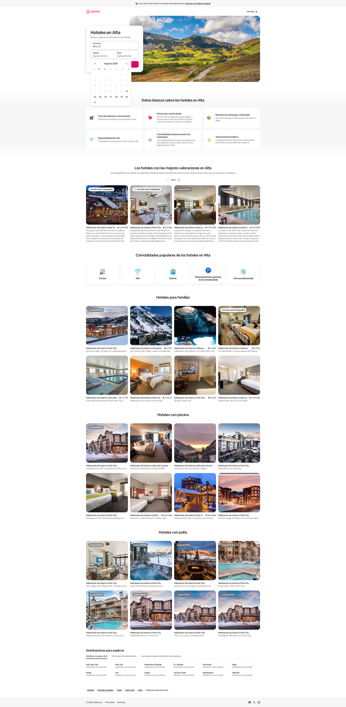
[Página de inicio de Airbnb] (93, 11)
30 (127, 97)
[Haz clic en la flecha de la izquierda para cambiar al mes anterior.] (95, 63)
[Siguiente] (179, 180)
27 (111, 97)
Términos (121, 702)
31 (95, 102)
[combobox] (114, 46)
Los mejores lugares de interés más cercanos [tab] (161, 656)
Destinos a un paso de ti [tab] (96, 656)
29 (121, 97)
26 (105, 97)
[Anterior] (167, 180)
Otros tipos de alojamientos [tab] (124, 656)
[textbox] (102, 56)
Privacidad (109, 702)
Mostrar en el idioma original (198, 3)
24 (95, 97)
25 (100, 97)
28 (116, 97)
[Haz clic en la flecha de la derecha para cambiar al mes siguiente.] (126, 63)
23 (127, 91)
